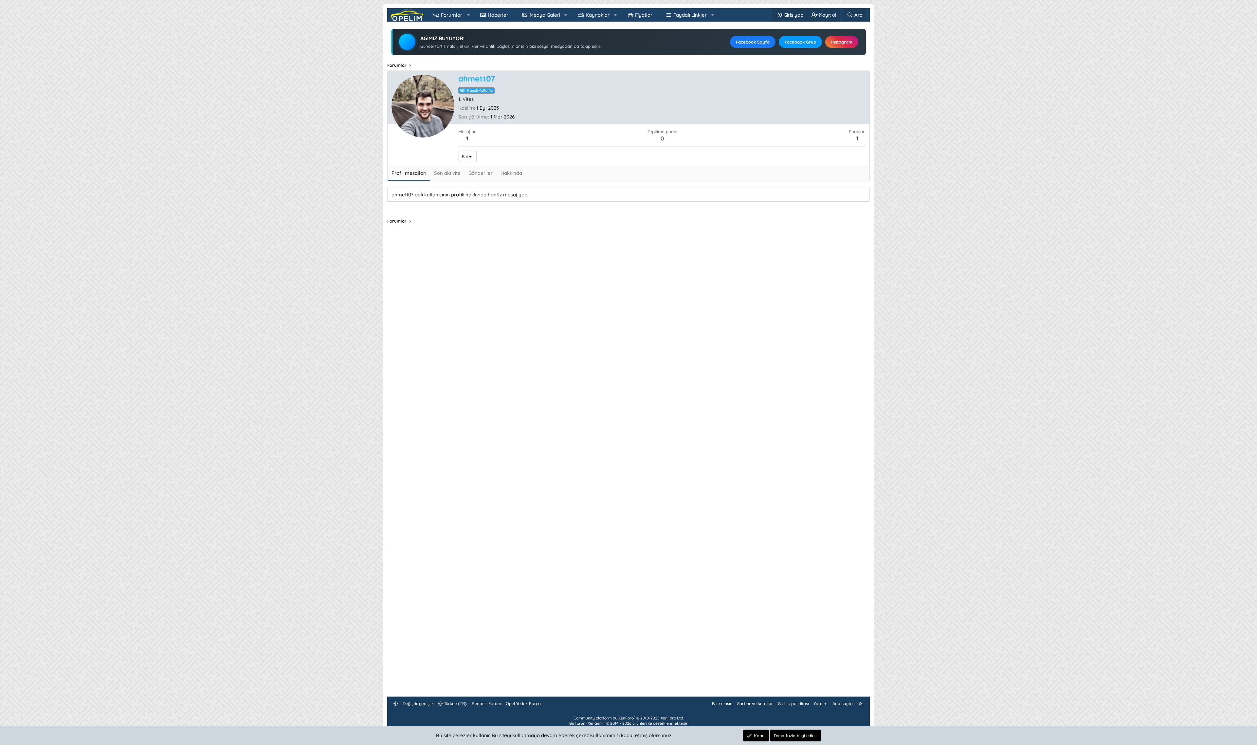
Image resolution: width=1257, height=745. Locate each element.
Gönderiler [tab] (480, 173)
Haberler (498, 15)
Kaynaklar (598, 15)
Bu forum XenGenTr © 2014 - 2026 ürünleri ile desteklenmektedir (628, 723)
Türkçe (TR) (455, 703)
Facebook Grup (800, 42)
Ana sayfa (842, 703)
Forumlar (451, 15)
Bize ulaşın (722, 703)
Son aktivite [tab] (447, 173)
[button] (468, 15)
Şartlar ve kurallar (755, 703)
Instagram (841, 42)
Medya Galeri (545, 15)
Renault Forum (486, 703)
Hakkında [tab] (511, 173)
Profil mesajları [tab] (409, 173)
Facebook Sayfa (753, 42)
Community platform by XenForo (628, 718)
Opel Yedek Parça (523, 703)
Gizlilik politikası (793, 703)
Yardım (820, 703)
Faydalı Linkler (690, 15)
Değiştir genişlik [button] (418, 703)
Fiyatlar (643, 15)
